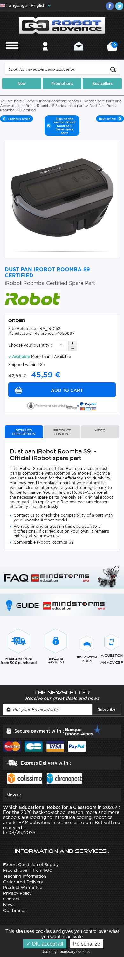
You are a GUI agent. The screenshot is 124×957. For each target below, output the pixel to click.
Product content (62, 432)
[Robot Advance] (62, 25)
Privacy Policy (17, 893)
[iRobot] (32, 298)
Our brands (14, 910)
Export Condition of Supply (31, 864)
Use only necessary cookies (67, 951)
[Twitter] (119, 6)
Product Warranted (23, 887)
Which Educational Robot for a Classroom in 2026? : (61, 807)
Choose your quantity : (30, 345)
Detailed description (23, 432)
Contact (79, 54)
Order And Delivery (23, 881)
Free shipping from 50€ (27, 870)
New (21, 83)
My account (45, 54)
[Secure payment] (62, 405)
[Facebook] (110, 6)
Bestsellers (102, 83)
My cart (113, 48)
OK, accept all (47, 944)
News (8, 904)
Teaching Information (24, 876)
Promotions (62, 83)
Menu (12, 54)
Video (100, 430)
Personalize (86, 944)
